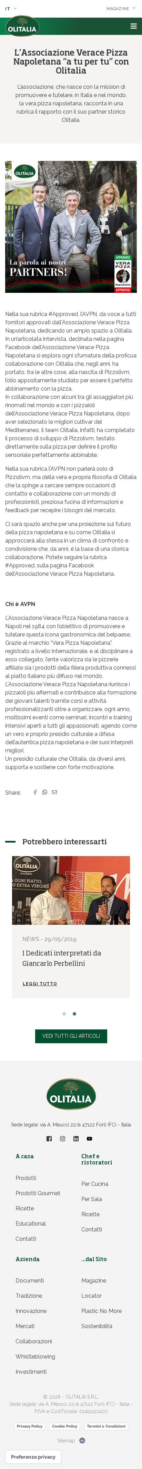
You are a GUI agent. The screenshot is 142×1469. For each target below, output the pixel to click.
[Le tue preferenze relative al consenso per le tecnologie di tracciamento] (33, 1456)
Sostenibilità (96, 1326)
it (8, 9)
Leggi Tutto (40, 983)
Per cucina (94, 1184)
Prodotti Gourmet (38, 1193)
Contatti (26, 1239)
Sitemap (66, 1440)
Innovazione (31, 1311)
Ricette (25, 1208)
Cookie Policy (64, 1426)
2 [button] (76, 1015)
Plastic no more (101, 1311)
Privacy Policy (29, 1426)
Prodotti (26, 1178)
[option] (71, 927)
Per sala (91, 1199)
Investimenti (31, 1372)
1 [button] (65, 1015)
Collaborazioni (34, 1341)
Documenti (30, 1280)
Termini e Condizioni (106, 1426)
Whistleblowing (35, 1356)
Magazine (93, 1280)
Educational (31, 1223)
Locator (91, 1296)
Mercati (25, 1326)
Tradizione (29, 1296)
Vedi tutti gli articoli (71, 1036)
